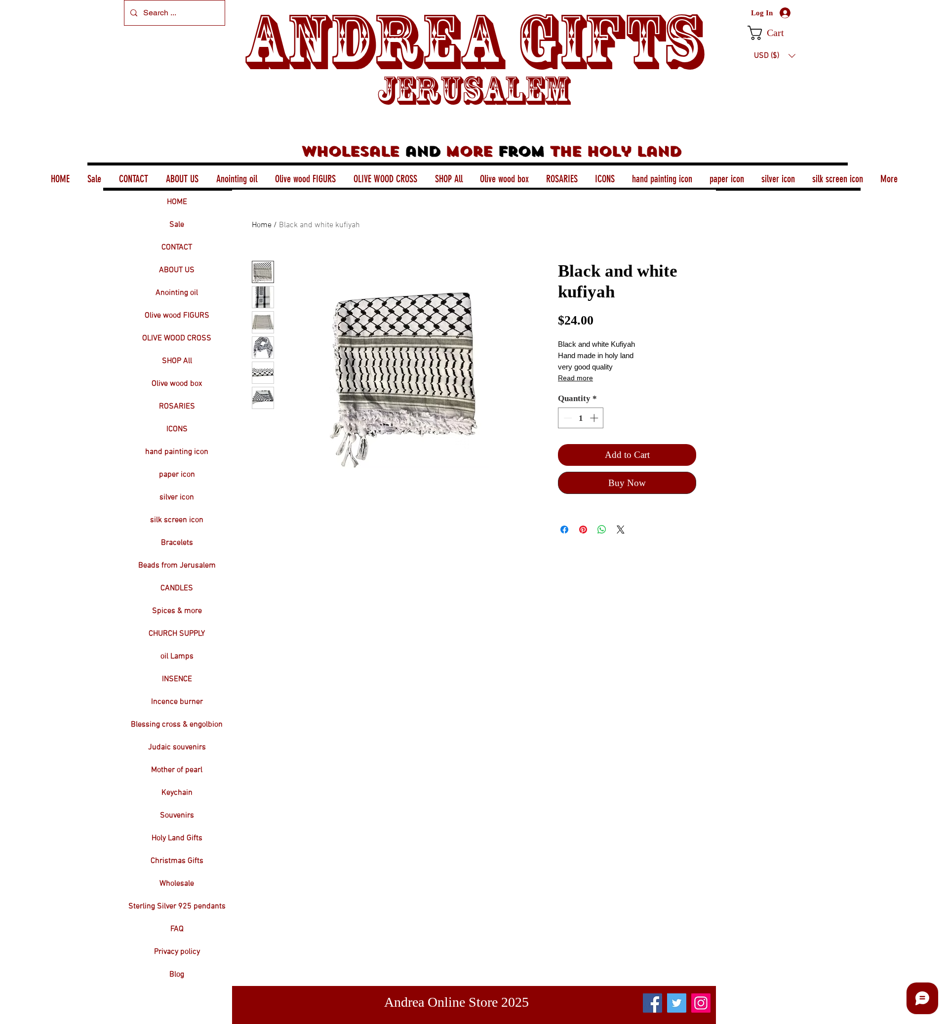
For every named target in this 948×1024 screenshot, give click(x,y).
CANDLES (176, 588)
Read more (575, 378)
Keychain (177, 793)
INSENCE (177, 679)
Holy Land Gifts (177, 838)
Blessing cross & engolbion (177, 725)
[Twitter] (676, 1003)
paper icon (177, 475)
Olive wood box (177, 384)
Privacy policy (177, 952)
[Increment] (595, 418)
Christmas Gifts (177, 861)
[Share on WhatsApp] (602, 529)
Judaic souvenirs (177, 747)
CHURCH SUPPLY (177, 634)
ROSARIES (177, 406)
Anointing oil (177, 293)
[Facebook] (652, 1003)
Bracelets (177, 543)
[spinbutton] (581, 418)
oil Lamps (177, 656)
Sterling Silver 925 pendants (177, 906)
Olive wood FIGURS (177, 316)
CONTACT (176, 247)
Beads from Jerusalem (177, 566)
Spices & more (177, 611)
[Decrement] (566, 418)
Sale (176, 225)
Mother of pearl (176, 770)
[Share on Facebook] (564, 529)
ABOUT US (177, 270)
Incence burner (177, 702)
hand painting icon (176, 452)
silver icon (176, 497)
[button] (774, 33)
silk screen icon (176, 520)
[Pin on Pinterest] (583, 529)
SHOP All (177, 361)
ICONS (177, 429)
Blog (176, 975)
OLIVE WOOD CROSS (176, 338)
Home (262, 225)
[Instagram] (701, 1003)
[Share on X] (621, 529)
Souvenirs (177, 815)
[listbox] (775, 55)
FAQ (177, 929)
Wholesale (176, 884)
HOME (177, 202)
